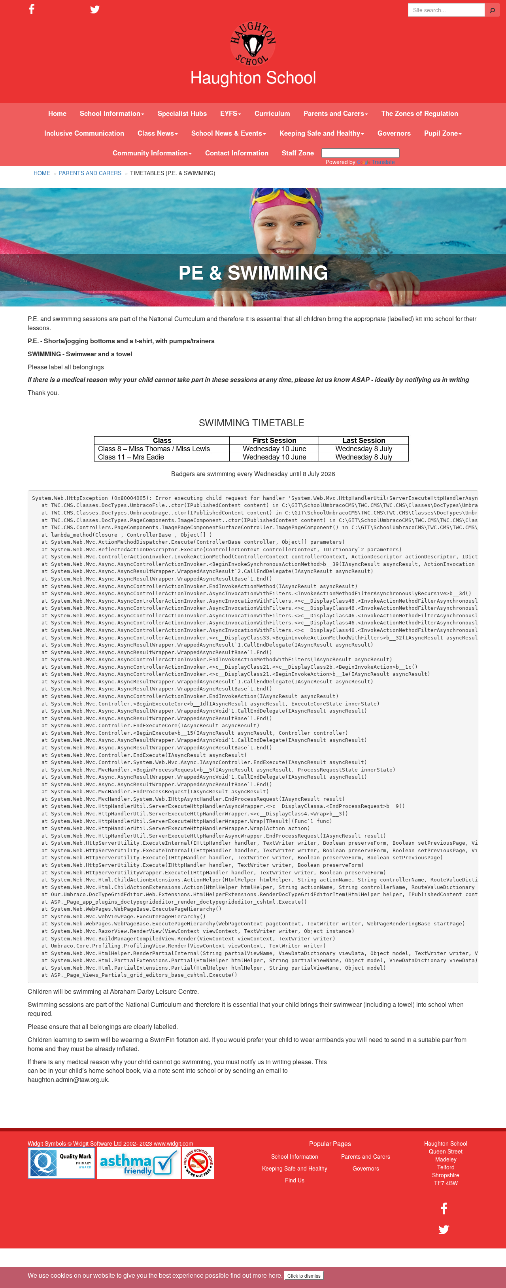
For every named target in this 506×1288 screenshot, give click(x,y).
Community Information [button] (150, 152)
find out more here (255, 1275)
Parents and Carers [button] (334, 113)
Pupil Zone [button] (441, 133)
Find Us (294, 1180)
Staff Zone (298, 152)
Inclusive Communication (84, 133)
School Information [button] (110, 113)
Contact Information (236, 152)
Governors (394, 133)
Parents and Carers (90, 173)
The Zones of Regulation (419, 113)
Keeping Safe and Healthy (294, 1168)
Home (57, 113)
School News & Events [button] (226, 133)
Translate (383, 162)
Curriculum (272, 113)
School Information (294, 1156)
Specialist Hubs (182, 113)
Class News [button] (156, 133)
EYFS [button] (228, 113)
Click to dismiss (304, 1275)
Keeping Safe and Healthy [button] (319, 133)
